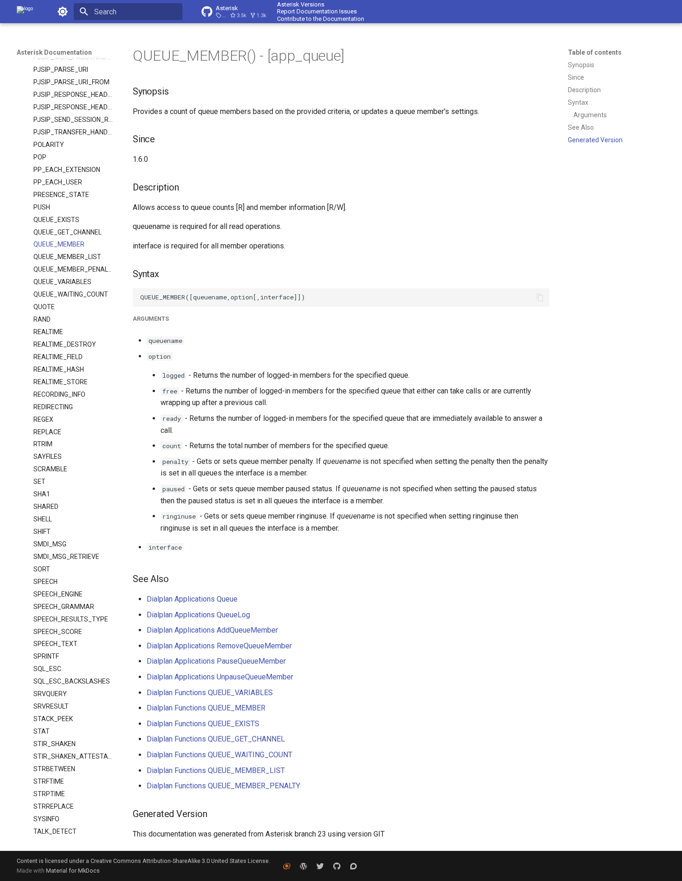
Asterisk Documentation (54, 52)
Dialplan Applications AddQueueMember (212, 630)
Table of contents (595, 52)
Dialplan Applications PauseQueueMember (216, 661)
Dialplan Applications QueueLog (198, 614)
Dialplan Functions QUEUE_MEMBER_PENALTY (223, 785)
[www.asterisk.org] (286, 865)
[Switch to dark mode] (62, 11)
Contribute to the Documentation (320, 18)
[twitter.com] (320, 865)
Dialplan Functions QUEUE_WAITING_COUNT (219, 754)
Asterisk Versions (300, 4)
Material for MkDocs (73, 870)
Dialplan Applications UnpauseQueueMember (220, 676)
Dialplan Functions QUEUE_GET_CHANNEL (216, 739)
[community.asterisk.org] (353, 865)
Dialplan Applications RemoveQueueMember (219, 645)
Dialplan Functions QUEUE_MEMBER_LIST (216, 770)
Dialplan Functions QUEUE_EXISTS (203, 723)
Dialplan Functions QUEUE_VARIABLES (210, 692)
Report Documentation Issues (317, 11)
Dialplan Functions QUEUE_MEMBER (206, 708)
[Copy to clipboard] (540, 297)
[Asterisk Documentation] (25, 11)
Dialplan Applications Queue (192, 599)
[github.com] (336, 865)
